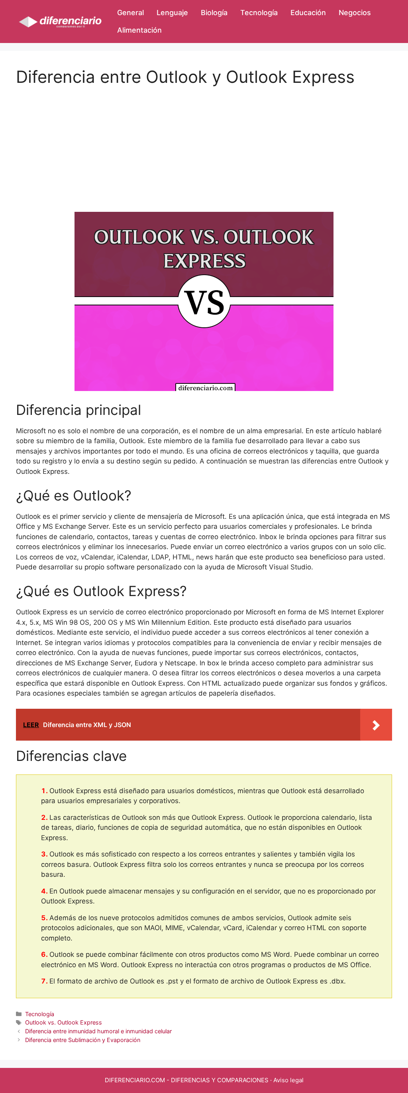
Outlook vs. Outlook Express (63, 1022)
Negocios (355, 12)
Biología (214, 12)
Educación (308, 12)
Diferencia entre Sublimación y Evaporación (82, 1039)
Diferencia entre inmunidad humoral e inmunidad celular (98, 1031)
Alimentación (139, 30)
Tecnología (259, 12)
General (130, 12)
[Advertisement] (204, 142)
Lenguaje (172, 12)
